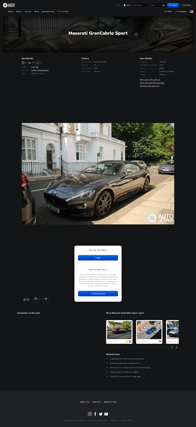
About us (84, 402)
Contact (96, 402)
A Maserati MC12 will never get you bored (127, 359)
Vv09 (33, 67)
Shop (36, 11)
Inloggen (182, 11)
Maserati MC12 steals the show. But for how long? (130, 367)
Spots (129, 5)
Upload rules (48, 11)
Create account (98, 293)
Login (98, 257)
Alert (169, 11)
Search (174, 5)
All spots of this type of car (149, 86)
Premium (63, 11)
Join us (28, 11)
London (33, 70)
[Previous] (172, 347)
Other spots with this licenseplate (152, 83)
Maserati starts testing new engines (124, 372)
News (118, 5)
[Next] (176, 347)
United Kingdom (43, 70)
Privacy (114, 421)
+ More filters (186, 5)
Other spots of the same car (150, 80)
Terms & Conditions (98, 421)
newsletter (110, 402)
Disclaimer (126, 421)
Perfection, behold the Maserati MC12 (125, 363)
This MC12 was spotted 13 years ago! (125, 376)
